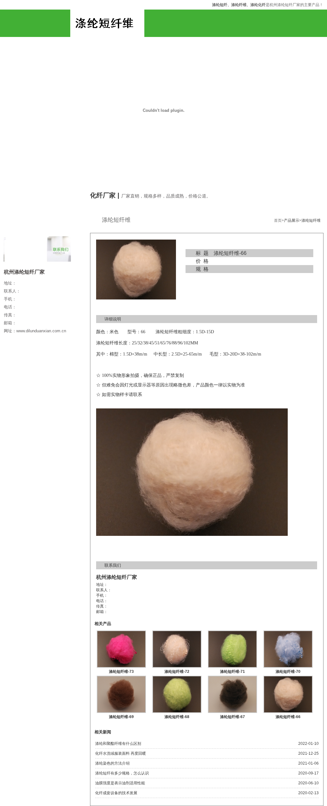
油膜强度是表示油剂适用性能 (120, 783)
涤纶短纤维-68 (176, 717)
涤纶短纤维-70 (288, 671)
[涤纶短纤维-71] (232, 666)
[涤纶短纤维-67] (232, 711)
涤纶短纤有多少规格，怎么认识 (122, 773)
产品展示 (291, 220)
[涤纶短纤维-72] (177, 666)
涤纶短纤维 (311, 220)
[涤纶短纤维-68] (177, 711)
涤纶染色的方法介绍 (112, 763)
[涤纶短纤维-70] (288, 666)
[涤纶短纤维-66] (288, 711)
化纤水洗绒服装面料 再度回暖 (120, 753)
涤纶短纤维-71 (232, 671)
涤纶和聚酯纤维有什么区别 (118, 743)
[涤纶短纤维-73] (121, 666)
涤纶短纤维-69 (121, 717)
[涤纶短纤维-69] (121, 711)
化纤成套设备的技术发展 (116, 793)
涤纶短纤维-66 (288, 717)
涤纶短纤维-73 (121, 671)
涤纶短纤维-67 (232, 717)
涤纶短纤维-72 (176, 671)
